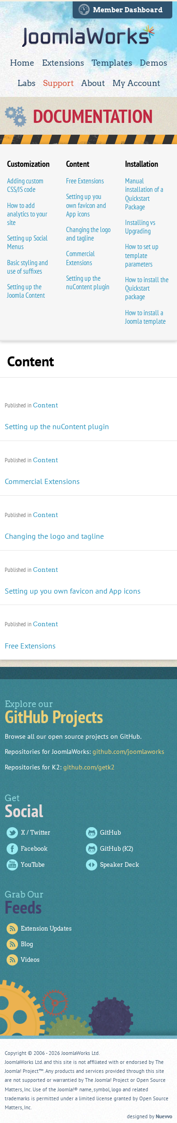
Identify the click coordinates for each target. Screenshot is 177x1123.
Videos (30, 959)
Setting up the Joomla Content (26, 291)
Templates (112, 63)
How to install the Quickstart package (147, 288)
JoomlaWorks (88, 36)
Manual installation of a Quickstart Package (144, 193)
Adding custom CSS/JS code (25, 185)
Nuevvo (164, 1116)
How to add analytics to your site (27, 214)
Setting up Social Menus (27, 242)
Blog (27, 944)
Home (22, 63)
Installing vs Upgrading (140, 226)
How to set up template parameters (142, 255)
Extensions (63, 63)
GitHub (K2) (116, 848)
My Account (136, 83)
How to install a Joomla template (145, 317)
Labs (26, 83)
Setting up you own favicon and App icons (86, 205)
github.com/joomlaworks (128, 751)
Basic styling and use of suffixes (27, 267)
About (93, 83)
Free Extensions (85, 180)
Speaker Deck (119, 864)
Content (45, 405)
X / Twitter (36, 832)
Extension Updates (46, 928)
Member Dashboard (128, 10)
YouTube (33, 864)
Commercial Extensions (80, 258)
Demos (153, 63)
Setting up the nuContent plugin (88, 282)
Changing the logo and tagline (88, 233)
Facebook (34, 848)
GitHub (110, 832)
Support (58, 83)
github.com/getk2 (89, 767)
